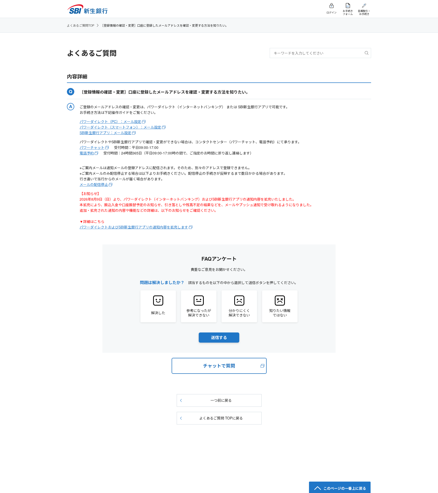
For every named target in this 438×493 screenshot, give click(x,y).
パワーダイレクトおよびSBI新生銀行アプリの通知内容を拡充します (134, 227)
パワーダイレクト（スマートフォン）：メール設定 (120, 127)
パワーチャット (92, 147)
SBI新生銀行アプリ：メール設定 (105, 132)
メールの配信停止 (94, 184)
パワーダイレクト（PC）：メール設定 (110, 121)
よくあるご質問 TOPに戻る (221, 417)
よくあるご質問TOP (80, 25)
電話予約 (87, 152)
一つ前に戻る (221, 400)
